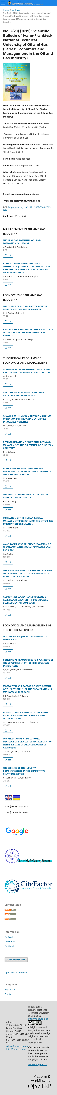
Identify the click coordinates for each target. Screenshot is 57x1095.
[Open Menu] (3, 3)
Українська (10, 989)
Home (6, 10)
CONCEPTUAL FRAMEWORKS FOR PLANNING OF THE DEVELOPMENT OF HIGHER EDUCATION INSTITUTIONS (28, 662)
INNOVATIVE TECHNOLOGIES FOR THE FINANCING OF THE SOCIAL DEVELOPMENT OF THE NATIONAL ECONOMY (27, 471)
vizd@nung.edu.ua (37, 1064)
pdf (9, 255)
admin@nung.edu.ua (17, 1046)
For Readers (10, 937)
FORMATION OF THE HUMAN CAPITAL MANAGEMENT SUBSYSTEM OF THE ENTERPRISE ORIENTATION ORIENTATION (28, 520)
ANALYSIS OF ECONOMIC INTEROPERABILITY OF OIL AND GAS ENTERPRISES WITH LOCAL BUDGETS (28, 332)
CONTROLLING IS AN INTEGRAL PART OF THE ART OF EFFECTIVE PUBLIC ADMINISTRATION (26, 371)
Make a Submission (16, 959)
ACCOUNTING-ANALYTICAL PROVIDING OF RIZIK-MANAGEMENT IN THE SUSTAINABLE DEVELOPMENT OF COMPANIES (25, 599)
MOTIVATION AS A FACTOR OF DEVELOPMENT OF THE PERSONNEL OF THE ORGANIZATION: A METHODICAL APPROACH (27, 689)
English (8, 994)
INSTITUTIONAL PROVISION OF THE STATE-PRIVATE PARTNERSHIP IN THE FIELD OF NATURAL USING (25, 715)
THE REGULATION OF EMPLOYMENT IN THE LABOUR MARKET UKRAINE (25, 496)
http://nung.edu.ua (16, 1049)
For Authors (10, 941)
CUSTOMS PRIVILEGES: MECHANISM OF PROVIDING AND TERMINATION (23, 394)
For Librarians (11, 946)
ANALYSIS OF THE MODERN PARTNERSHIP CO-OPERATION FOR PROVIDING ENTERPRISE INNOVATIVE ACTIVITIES (27, 418)
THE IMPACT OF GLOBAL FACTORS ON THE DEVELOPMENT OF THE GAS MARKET (25, 308)
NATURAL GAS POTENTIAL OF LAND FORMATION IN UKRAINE (22, 242)
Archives (16, 10)
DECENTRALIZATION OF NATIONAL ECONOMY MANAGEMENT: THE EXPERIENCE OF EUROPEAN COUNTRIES (28, 445)
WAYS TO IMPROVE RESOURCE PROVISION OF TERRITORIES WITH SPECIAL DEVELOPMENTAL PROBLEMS (27, 547)
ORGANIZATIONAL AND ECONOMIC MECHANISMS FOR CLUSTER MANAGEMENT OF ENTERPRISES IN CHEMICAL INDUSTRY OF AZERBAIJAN (27, 743)
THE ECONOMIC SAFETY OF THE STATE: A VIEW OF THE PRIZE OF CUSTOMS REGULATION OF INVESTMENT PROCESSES (27, 573)
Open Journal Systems (16, 972)
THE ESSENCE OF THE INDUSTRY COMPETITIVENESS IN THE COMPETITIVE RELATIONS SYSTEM (24, 770)
